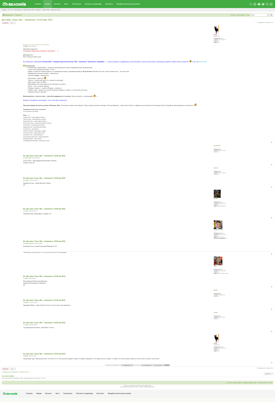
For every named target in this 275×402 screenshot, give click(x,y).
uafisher (216, 167)
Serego (216, 198)
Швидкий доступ (9, 15)
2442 (222, 38)
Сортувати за (137, 365)
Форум (47, 4)
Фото (66, 4)
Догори (271, 142)
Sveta (215, 34)
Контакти (109, 4)
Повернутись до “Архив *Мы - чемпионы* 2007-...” (16, 372)
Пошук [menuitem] (234, 15)
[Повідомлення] (23, 46)
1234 (222, 233)
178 (222, 202)
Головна (38, 4)
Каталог (57, 4)
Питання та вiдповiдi (93, 4)
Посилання (76, 4)
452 (222, 269)
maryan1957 (217, 145)
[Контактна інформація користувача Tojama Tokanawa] (227, 238)
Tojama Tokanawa (218, 229)
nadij (215, 265)
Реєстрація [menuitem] (241, 15)
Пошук (268, 15)
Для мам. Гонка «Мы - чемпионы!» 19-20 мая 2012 (27, 20)
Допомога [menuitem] (19, 15)
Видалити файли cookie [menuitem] (250, 382)
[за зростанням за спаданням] (158, 365)
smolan (216, 312)
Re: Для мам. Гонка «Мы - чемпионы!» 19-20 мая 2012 (44, 156)
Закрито (5, 23)
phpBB (131, 385)
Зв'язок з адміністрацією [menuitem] (234, 382)
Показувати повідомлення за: (113, 365)
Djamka (216, 290)
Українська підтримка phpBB (146, 386)
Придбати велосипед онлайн (128, 4)
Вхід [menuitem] (248, 15)
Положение (202, 61)
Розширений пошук (271, 15)
